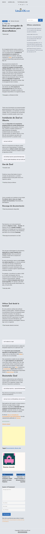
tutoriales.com (22, 2)
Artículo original (6, 424)
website (29, 34)
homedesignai (30, 42)
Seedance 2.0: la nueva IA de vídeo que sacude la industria (34, 30)
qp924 (28, 48)
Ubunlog (4, 21)
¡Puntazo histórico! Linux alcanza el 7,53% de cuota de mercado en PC (35, 50)
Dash (10, 57)
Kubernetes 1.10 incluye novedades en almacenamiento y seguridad (19, 479)
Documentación (10, 448)
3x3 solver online (31, 37)
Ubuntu (16, 448)
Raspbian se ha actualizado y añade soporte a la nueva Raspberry (7, 479)
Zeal (20, 448)
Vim (16, 367)
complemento (6, 368)
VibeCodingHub (31, 28)
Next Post (19, 474)
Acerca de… (11, 2)
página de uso (10, 372)
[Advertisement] (13, 436)
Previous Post (8, 474)
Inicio (4, 2)
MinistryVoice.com (23, 532)
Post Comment (6, 514)
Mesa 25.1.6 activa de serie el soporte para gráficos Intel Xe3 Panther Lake (34, 44)
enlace (20, 354)
